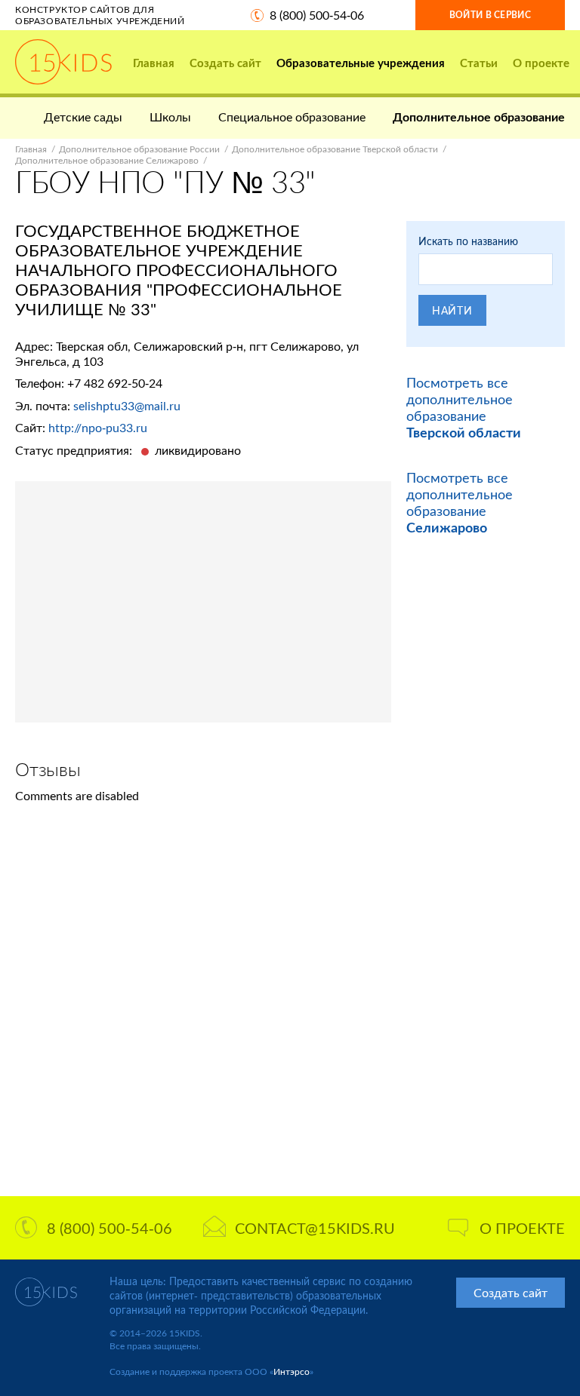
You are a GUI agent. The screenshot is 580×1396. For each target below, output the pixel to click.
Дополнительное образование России (139, 149)
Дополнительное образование (479, 116)
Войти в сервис (490, 14)
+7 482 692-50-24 (114, 383)
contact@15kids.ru (315, 1228)
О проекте (541, 62)
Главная (153, 62)
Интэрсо (291, 1371)
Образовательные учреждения (360, 62)
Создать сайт (225, 62)
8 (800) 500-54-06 (317, 15)
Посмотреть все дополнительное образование (463, 407)
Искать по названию (468, 241)
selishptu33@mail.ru (126, 405)
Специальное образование (292, 116)
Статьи (479, 62)
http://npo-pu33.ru (97, 427)
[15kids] (63, 61)
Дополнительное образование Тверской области (335, 149)
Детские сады (83, 116)
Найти (452, 310)
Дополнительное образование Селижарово (107, 160)
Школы (170, 116)
